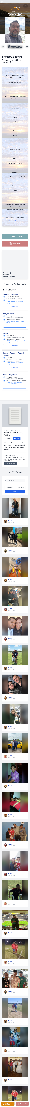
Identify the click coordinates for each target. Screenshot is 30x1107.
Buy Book (16, 438)
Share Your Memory (10, 463)
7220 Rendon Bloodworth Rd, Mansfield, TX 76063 (14, 383)
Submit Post (15, 491)
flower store (12, 220)
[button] (15, 508)
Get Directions (15, 306)
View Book (8, 438)
